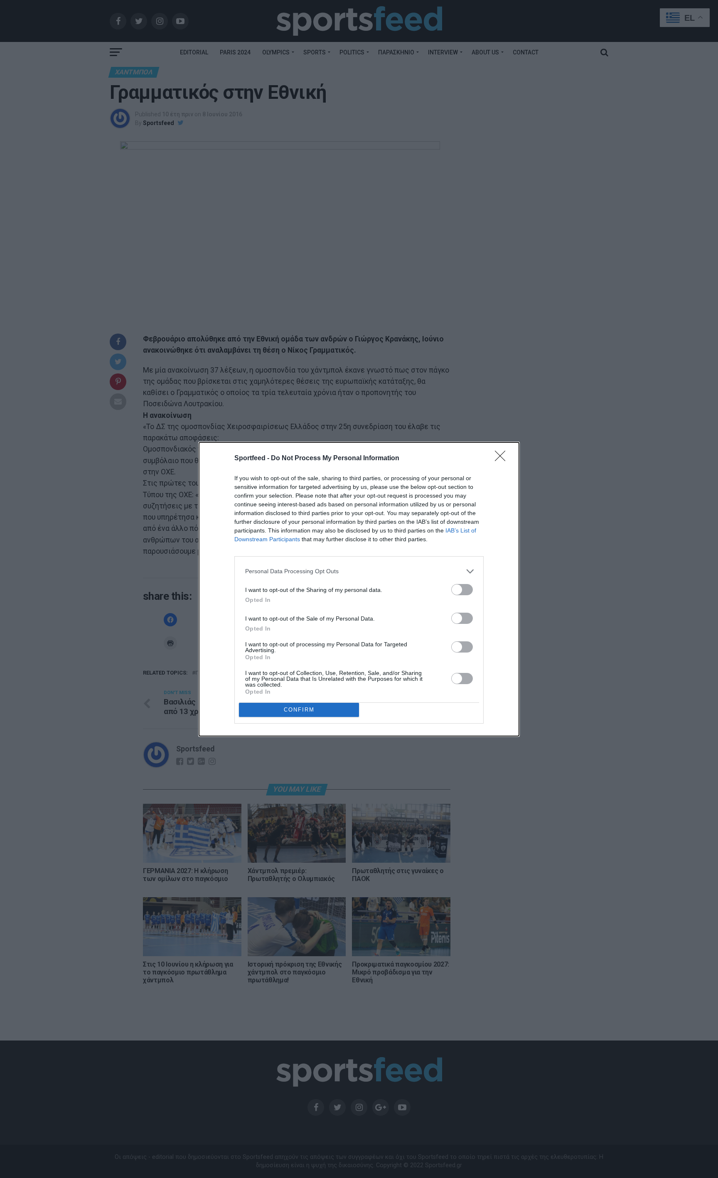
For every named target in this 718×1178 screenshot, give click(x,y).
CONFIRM (299, 710)
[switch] (462, 589)
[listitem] (359, 571)
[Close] (503, 458)
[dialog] (359, 589)
